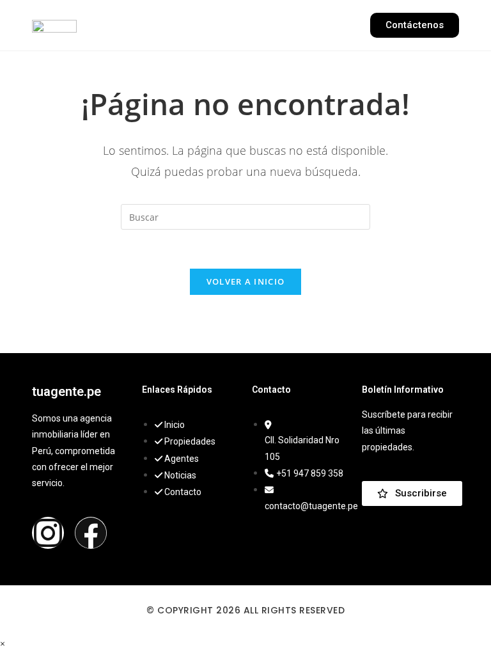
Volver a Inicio (246, 281)
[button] (245, 25)
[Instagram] (48, 533)
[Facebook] (91, 533)
